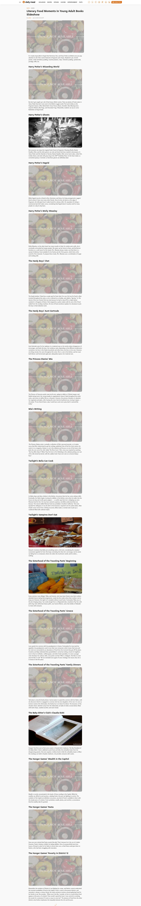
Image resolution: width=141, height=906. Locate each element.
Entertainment (72, 2)
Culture (63, 2)
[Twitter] (92, 2)
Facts (80, 2)
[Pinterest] (96, 2)
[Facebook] (89, 2)
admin (29, 18)
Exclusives (42, 2)
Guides (33, 8)
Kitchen (56, 2)
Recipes (49, 2)
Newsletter (117, 2)
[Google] (106, 2)
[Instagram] (99, 2)
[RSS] (109, 2)
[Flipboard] (102, 2)
